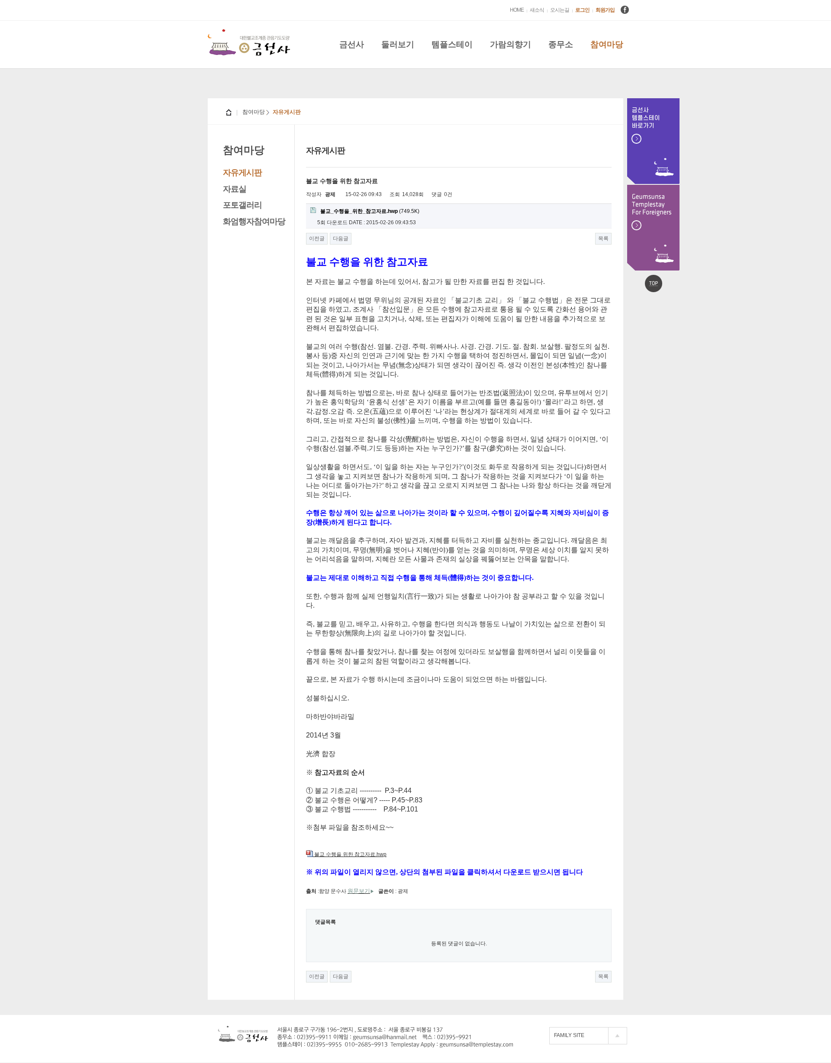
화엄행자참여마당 (254, 221)
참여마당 (606, 44)
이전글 (317, 238)
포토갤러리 (242, 204)
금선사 (351, 44)
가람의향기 (510, 44)
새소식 (537, 10)
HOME (517, 10)
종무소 (560, 44)
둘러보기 (397, 44)
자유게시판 (242, 172)
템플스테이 (452, 44)
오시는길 (559, 10)
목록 (603, 238)
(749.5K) (369, 211)
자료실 (234, 188)
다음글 (340, 238)
